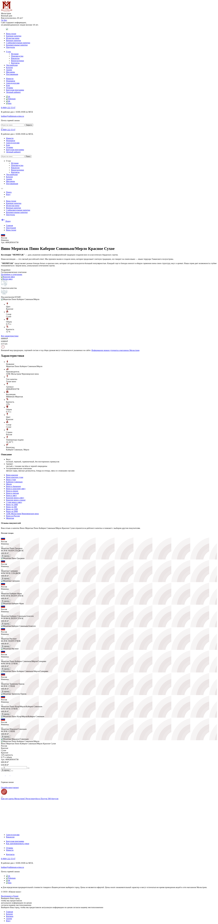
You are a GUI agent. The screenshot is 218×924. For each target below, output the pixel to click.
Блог (8, 85)
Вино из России (13, 516)
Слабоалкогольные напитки (18, 43)
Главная (9, 912)
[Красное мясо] (8, 277)
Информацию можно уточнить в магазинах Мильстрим (115, 350)
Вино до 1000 (12, 504)
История (14, 54)
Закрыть (29, 125)
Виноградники (17, 61)
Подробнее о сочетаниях (11, 274)
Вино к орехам (12, 493)
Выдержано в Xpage (9, 896)
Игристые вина (12, 38)
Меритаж (10, 518)
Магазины (10, 72)
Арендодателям (12, 83)
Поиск (28, 156)
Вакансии (15, 58)
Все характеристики (9, 336)
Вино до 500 (11, 507)
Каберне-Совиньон (14, 482)
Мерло (9, 484)
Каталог (9, 67)
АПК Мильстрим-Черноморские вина (22, 514)
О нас (8, 51)
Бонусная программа (15, 90)
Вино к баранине (13, 486)
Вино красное (12, 475)
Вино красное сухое (14, 477)
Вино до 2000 (12, 511)
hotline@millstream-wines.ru (12, 116)
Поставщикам (12, 74)
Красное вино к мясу (15, 498)
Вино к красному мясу (15, 489)
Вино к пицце (12, 491)
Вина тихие (11, 34)
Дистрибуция (12, 65)
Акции (9, 70)
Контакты (15, 63)
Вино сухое (11, 479)
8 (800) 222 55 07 (8, 108)
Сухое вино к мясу (14, 502)
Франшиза (10, 81)
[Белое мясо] (6, 279)
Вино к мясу (11, 495)
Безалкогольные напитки (17, 45)
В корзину (6, 556)
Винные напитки (13, 40)
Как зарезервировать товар (17, 843)
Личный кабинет (13, 92)
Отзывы (9, 88)
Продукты (10, 47)
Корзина (9, 916)
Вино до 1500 (12, 509)
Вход (8, 921)
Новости (9, 78)
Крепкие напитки (13, 36)
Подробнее (5, 270)
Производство (17, 56)
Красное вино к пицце (15, 500)
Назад (8, 221)
